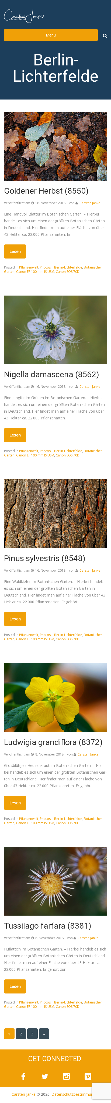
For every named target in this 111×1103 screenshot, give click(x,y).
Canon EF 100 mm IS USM (35, 271)
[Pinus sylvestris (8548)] (55, 513)
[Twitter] (45, 1076)
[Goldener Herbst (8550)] (55, 145)
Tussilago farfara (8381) (47, 925)
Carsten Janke (89, 203)
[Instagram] (66, 1076)
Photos (45, 267)
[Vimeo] (88, 1076)
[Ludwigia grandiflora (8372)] (55, 697)
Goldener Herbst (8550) (46, 191)
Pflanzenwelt (28, 267)
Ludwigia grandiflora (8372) (53, 742)
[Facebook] (23, 1076)
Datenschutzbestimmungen (75, 1094)
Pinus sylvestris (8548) (44, 558)
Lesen (15, 251)
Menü (51, 35)
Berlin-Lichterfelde (68, 267)
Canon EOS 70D (67, 271)
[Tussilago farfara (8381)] (55, 880)
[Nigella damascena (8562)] (55, 329)
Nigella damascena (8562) (51, 374)
